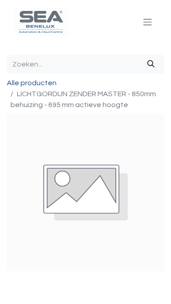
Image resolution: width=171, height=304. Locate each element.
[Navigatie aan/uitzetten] (147, 21)
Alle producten (32, 83)
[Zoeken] (151, 64)
